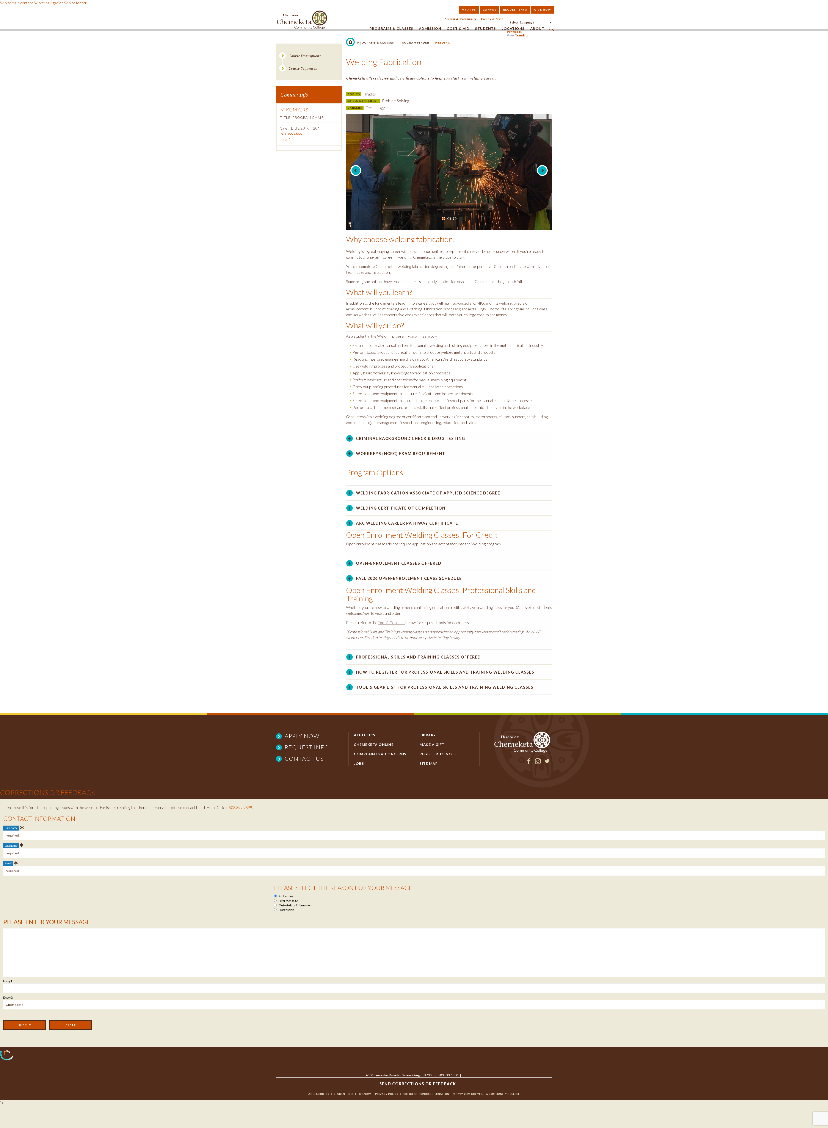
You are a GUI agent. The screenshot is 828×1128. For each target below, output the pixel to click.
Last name (11, 845)
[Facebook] (529, 762)
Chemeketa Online (374, 744)
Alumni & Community (461, 18)
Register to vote (438, 754)
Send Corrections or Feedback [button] (418, 1083)
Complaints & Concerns (380, 754)
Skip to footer (75, 2)
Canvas (489, 9)
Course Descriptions (305, 55)
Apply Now (302, 735)
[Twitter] (547, 762)
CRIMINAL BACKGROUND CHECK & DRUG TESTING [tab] (410, 438)
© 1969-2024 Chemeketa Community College (486, 1093)
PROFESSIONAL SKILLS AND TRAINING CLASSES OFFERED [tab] (418, 657)
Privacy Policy (386, 1093)
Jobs (359, 763)
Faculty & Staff (492, 18)
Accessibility (318, 1093)
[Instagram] (538, 762)
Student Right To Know (352, 1093)
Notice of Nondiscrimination (426, 1093)
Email (285, 139)
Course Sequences (303, 68)
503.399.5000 (448, 1075)
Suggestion (286, 910)
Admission (430, 28)
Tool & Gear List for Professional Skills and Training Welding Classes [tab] (444, 687)
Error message (288, 901)
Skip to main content (16, 2)
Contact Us (304, 758)
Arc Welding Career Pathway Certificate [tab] (407, 523)
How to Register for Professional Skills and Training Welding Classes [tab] (445, 672)
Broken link (285, 896)
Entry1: (8, 981)
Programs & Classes (391, 28)
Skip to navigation (48, 2)
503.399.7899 (240, 807)
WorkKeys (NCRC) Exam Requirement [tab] (400, 453)
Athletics (364, 735)
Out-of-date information (295, 905)
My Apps (469, 9)
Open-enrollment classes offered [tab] (398, 563)
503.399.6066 (291, 133)
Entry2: (8, 997)
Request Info (515, 9)
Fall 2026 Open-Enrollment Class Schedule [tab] (409, 578)
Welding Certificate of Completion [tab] (400, 508)
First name (11, 828)
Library (428, 735)
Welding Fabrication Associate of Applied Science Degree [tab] (428, 493)
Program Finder (414, 42)
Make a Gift (432, 744)
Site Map (429, 763)
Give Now (542, 9)
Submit (24, 1025)
